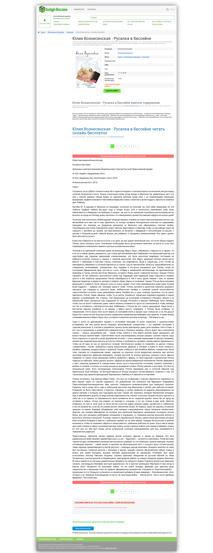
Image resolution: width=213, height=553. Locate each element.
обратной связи (111, 548)
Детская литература (136, 22)
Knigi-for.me (55, 9)
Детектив (70, 32)
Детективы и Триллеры (56, 32)
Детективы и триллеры (161, 22)
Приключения (83, 24)
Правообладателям (47, 539)
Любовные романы (61, 24)
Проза (129, 24)
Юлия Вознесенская (125, 53)
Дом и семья (157, 24)
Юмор (105, 24)
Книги (43, 32)
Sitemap (79, 539)
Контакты (92, 9)
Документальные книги (113, 22)
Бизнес (56, 22)
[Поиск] (172, 17)
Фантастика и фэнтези (87, 22)
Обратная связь (66, 539)
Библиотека (79, 9)
